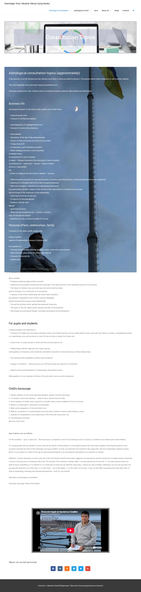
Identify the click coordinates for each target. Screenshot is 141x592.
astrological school (81, 10)
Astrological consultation (58, 10)
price (96, 10)
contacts (125, 10)
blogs (117, 10)
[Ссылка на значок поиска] (134, 10)
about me (105, 10)
